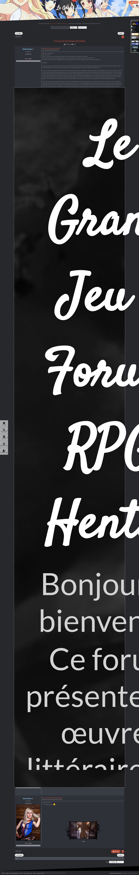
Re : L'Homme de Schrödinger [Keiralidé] (52, 797)
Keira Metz (27, 798)
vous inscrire (64, 23)
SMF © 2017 (9, 873)
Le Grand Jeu (69, 8)
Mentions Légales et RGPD (38, 873)
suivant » (121, 33)
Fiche (26, 58)
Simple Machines (15, 873)
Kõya (84, 841)
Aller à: (107, 862)
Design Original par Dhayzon (116, 873)
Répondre (117, 851)
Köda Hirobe (27, 49)
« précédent (18, 33)
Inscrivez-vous (133, 2)
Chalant (30, 58)
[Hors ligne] (28, 840)
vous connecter (53, 23)
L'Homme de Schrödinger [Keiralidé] (69, 41)
